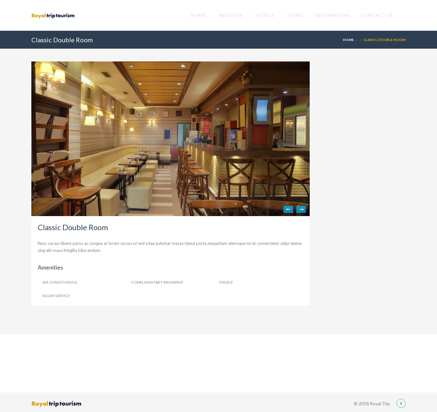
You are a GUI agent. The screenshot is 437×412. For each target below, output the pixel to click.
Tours (295, 15)
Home (198, 15)
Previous (288, 209)
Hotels (265, 15)
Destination (332, 15)
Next (301, 209)
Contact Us (377, 15)
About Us (231, 15)
